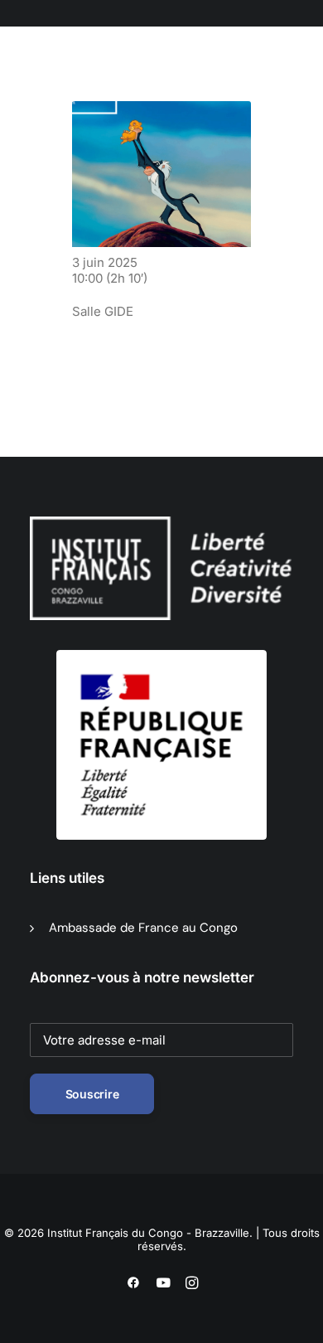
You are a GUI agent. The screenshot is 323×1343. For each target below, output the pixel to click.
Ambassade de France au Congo (143, 927)
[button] (112, 82)
